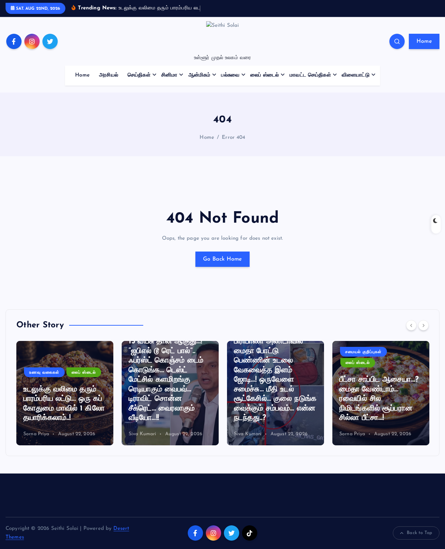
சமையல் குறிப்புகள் (363, 352)
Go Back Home (222, 259)
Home (424, 41)
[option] (64, 393)
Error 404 (233, 137)
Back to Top (419, 533)
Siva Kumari (142, 434)
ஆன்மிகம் (199, 75)
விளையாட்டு (356, 75)
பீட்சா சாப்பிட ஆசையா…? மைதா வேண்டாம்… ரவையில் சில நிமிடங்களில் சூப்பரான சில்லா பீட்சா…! (379, 399)
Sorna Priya (36, 434)
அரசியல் (108, 75)
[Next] (423, 325)
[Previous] (411, 325)
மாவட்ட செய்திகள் (310, 75)
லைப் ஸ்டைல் (264, 75)
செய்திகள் (139, 75)
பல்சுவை (230, 75)
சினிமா (169, 75)
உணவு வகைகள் (44, 373)
